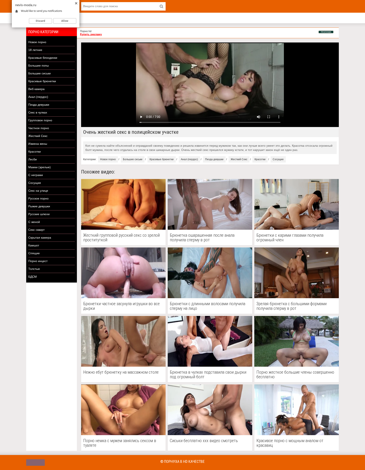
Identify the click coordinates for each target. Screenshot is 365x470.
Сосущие (34, 182)
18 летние (35, 50)
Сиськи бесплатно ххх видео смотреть (204, 440)
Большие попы (38, 65)
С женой (34, 222)
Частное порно (38, 128)
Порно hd (85, 31)
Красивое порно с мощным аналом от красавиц (289, 443)
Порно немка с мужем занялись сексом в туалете (119, 443)
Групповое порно (40, 120)
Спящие (34, 253)
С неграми (35, 175)
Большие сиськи (39, 73)
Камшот (33, 245)
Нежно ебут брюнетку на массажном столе (121, 372)
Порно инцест (38, 261)
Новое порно (37, 42)
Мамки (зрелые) (39, 167)
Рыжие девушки (39, 206)
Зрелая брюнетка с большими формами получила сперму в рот (291, 306)
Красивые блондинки (42, 57)
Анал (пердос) (38, 96)
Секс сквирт (36, 229)
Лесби (32, 159)
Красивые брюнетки (42, 81)
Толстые (34, 269)
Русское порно (38, 198)
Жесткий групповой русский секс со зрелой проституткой (121, 237)
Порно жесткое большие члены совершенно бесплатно (295, 374)
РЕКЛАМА (326, 32)
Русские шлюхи (39, 214)
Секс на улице (38, 190)
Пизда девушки (38, 104)
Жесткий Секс (38, 136)
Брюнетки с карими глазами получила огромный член (289, 237)
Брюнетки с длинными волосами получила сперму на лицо (207, 306)
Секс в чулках (37, 112)
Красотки (34, 151)
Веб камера (36, 89)
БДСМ (32, 276)
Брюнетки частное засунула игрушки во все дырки (121, 306)
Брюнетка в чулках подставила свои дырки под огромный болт (208, 374)
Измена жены (37, 143)
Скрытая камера (39, 237)
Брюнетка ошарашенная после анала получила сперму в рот (202, 237)
